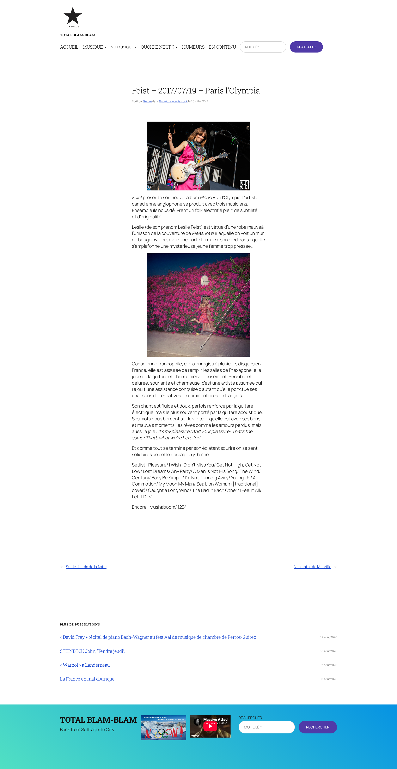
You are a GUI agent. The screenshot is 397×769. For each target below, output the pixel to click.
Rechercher (306, 47)
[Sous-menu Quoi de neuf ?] (176, 47)
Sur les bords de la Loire (86, 566)
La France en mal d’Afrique (87, 679)
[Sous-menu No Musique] (136, 47)
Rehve (147, 101)
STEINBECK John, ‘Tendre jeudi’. (92, 651)
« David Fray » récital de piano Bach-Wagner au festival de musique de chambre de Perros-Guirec (158, 637)
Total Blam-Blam (77, 34)
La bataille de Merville (312, 566)
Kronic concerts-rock (173, 101)
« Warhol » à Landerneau (85, 665)
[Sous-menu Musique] (105, 47)
